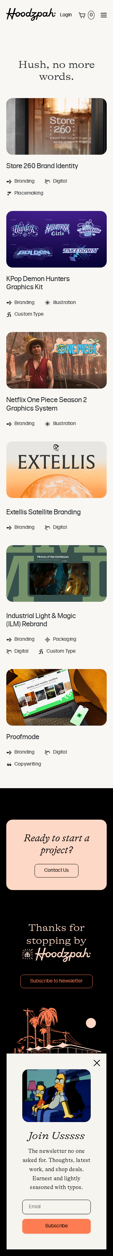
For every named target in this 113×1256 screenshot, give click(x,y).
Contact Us (56, 870)
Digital (60, 181)
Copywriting (27, 764)
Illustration (64, 302)
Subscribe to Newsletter (56, 981)
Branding (24, 181)
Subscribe (56, 1226)
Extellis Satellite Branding (43, 512)
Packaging (64, 639)
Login (66, 15)
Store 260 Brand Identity (42, 166)
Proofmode (22, 737)
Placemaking (28, 193)
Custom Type (29, 314)
